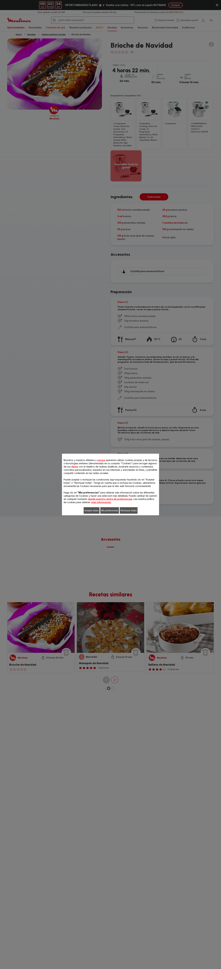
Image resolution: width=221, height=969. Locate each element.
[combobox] (72, 486)
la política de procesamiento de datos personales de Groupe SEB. (118, 535)
